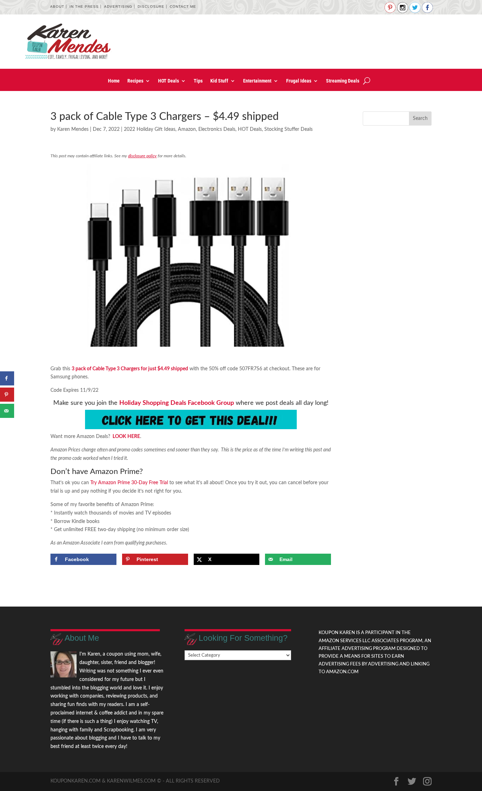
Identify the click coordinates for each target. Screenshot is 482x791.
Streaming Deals (342, 81)
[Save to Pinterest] (7, 395)
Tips (198, 81)
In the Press (84, 6)
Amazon (187, 129)
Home (114, 81)
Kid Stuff (219, 81)
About (57, 6)
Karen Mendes (73, 129)
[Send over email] (7, 411)
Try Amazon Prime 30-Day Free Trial (129, 482)
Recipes (135, 81)
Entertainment (257, 81)
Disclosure (151, 6)
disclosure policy (142, 156)
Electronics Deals (216, 129)
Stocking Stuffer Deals (288, 129)
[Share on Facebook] (7, 378)
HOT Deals (168, 81)
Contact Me (183, 6)
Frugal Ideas (298, 81)
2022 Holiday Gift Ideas (149, 129)
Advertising (118, 6)
